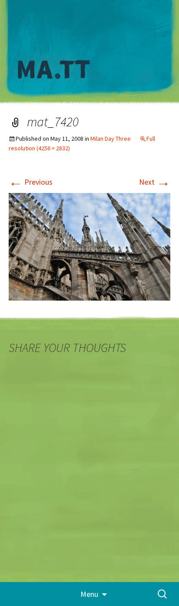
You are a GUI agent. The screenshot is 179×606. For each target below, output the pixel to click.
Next (154, 182)
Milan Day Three (110, 138)
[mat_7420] (89, 246)
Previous (31, 182)
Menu (89, 594)
